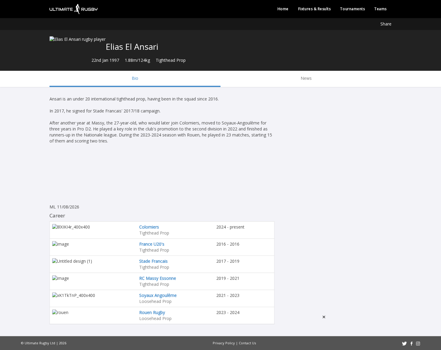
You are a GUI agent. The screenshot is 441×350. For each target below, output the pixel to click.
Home (283, 8)
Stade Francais (153, 261)
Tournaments (352, 8)
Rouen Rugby (152, 312)
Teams (380, 8)
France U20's (151, 244)
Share (386, 24)
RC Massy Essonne (157, 278)
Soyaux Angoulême (158, 295)
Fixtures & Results (314, 8)
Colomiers (149, 227)
